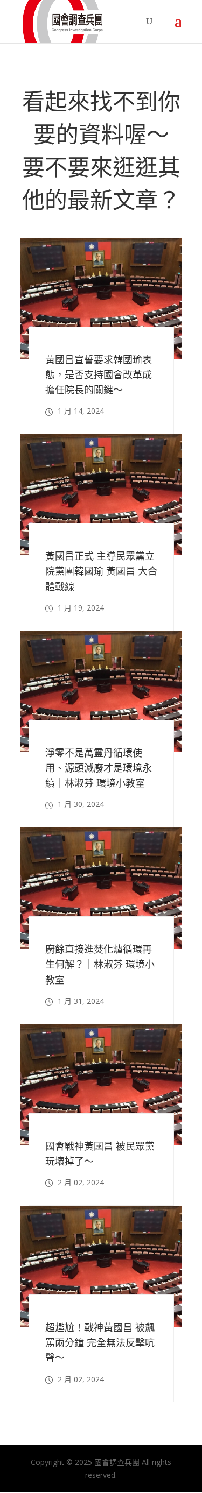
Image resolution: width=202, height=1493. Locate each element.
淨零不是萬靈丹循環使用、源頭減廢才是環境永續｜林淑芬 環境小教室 (98, 767)
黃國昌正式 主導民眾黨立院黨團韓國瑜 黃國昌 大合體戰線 (101, 570)
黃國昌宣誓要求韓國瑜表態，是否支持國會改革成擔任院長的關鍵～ (98, 374)
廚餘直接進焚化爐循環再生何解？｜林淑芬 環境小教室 (100, 964)
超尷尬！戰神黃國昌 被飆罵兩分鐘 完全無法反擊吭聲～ (100, 1342)
